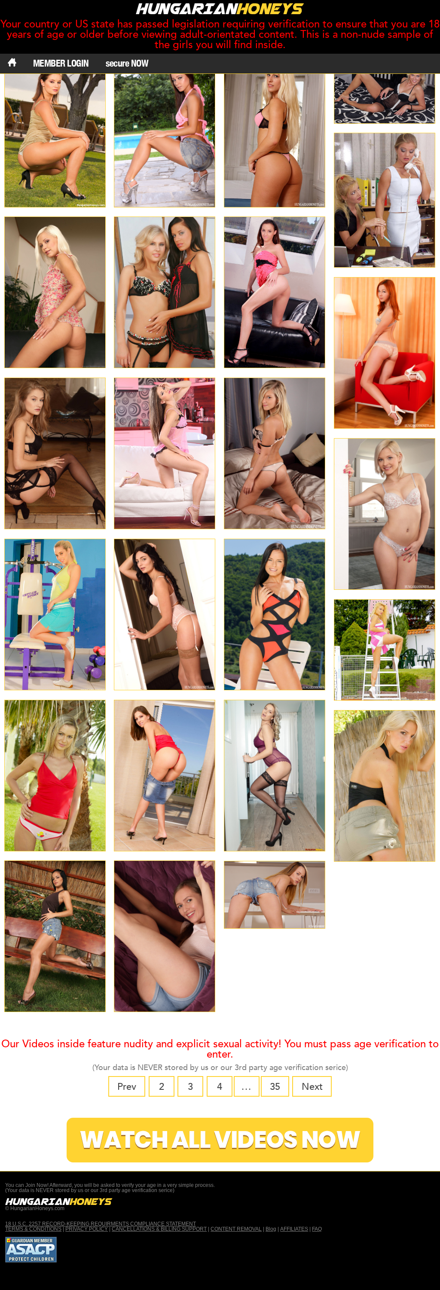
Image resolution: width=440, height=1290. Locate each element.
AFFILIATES (294, 1229)
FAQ (317, 1229)
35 (275, 1086)
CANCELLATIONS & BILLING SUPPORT (159, 1229)
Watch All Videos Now (219, 1140)
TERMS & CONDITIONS (33, 1229)
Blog (271, 1229)
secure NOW (127, 63)
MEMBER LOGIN (61, 63)
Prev (126, 1086)
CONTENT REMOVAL (236, 1229)
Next (312, 1086)
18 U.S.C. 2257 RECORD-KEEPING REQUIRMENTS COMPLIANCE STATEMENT (100, 1223)
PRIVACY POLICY (86, 1229)
